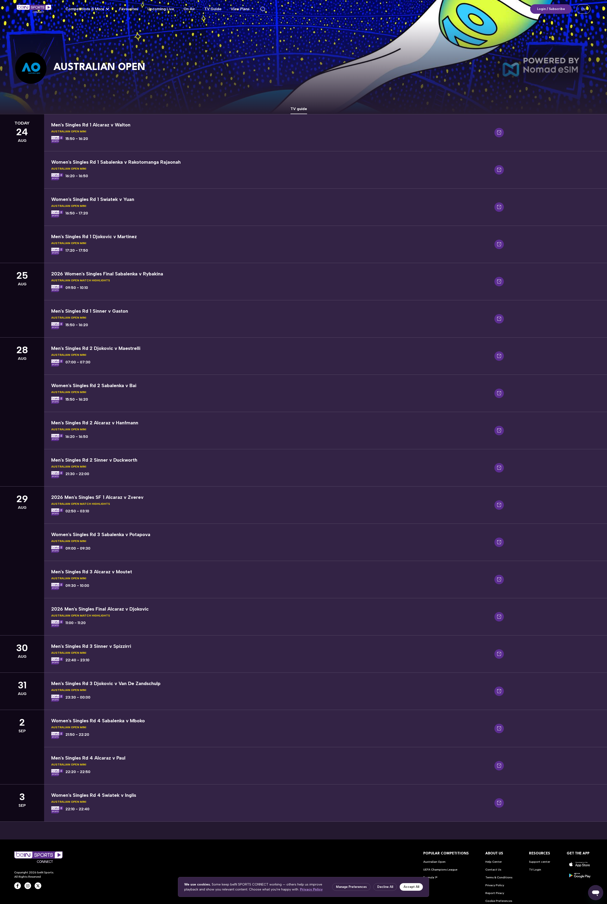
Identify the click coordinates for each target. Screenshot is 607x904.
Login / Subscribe (551, 9)
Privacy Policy (311, 889)
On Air (189, 9)
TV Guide (212, 9)
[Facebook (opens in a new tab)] (17, 885)
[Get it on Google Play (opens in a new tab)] (580, 875)
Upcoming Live (160, 9)
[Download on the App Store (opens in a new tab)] (580, 864)
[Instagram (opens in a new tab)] (27, 885)
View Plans (240, 9)
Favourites (128, 9)
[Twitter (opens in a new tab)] (38, 885)
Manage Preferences (351, 887)
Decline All (385, 887)
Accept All (411, 887)
